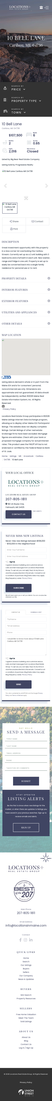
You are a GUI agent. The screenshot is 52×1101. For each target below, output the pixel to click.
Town (16, 112)
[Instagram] (25, 940)
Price (16, 89)
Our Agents (37, 511)
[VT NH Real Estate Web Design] (26, 1092)
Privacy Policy (9, 409)
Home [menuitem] (26, 958)
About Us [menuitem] (26, 1037)
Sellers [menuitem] (26, 972)
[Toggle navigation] (46, 7)
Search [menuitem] (26, 961)
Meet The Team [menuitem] (26, 1018)
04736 (7, 459)
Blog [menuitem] (26, 1040)
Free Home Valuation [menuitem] (26, 1014)
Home (4, 456)
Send (18, 684)
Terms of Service (17, 695)
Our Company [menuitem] (26, 975)
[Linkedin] (31, 940)
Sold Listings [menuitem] (26, 1021)
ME (20, 456)
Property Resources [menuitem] (26, 998)
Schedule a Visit (36, 612)
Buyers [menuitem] (26, 968)
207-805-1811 (16, 499)
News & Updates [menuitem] (26, 979)
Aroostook (28, 456)
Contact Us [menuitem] (26, 1044)
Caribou (39, 456)
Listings (13, 456)
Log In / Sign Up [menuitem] (26, 1047)
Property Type (24, 101)
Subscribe (18, 588)
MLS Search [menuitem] (26, 995)
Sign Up (26, 827)
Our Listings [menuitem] (26, 965)
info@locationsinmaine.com (26, 926)
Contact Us (18, 514)
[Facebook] (20, 940)
